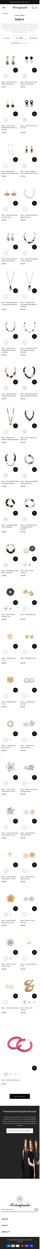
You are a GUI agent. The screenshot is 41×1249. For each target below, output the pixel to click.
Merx (22, 15)
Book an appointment (19, 1131)
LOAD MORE (19, 1096)
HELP (5, 1225)
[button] (3, 7)
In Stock (7, 38)
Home (17, 15)
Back (6, 13)
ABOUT (6, 1232)
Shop (5, 1219)
